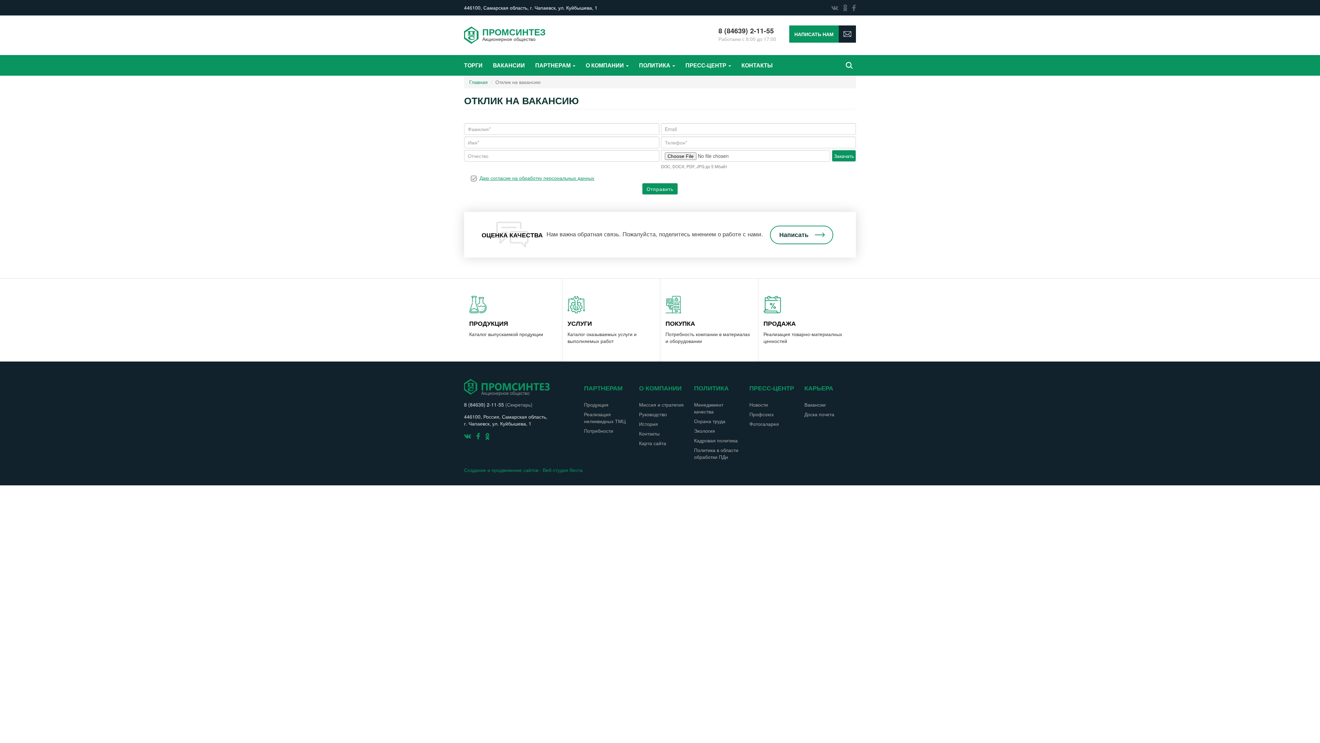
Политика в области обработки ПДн (716, 453)
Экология (704, 430)
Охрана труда (709, 421)
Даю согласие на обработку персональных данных (537, 177)
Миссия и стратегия (661, 404)
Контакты (757, 65)
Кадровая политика (716, 440)
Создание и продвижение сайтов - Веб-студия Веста (523, 469)
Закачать (844, 155)
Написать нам (814, 34)
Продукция (596, 404)
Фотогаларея (764, 423)
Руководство (653, 414)
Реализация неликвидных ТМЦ (605, 417)
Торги (473, 65)
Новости (758, 404)
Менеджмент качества (708, 408)
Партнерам (553, 65)
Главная (478, 81)
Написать (793, 234)
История (648, 423)
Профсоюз (761, 414)
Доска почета (819, 414)
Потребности (598, 430)
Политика (655, 65)
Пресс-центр (706, 65)
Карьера (818, 388)
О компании (605, 65)
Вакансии (509, 65)
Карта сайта (652, 443)
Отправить (660, 188)
